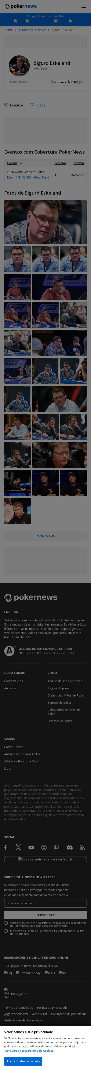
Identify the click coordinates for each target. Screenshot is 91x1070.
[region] (45, 1048)
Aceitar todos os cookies (23, 1061)
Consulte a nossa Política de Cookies (29, 1050)
